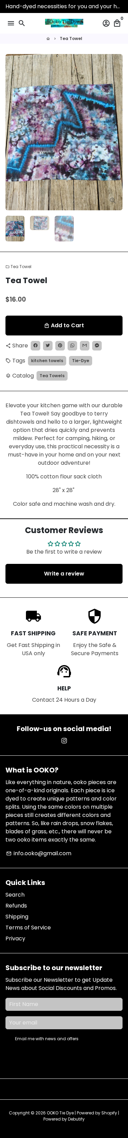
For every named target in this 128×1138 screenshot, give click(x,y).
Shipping (16, 917)
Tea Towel (71, 38)
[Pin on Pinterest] (60, 345)
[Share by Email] (84, 345)
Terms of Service (28, 927)
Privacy (15, 938)
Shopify (109, 1113)
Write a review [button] (64, 574)
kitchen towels (47, 360)
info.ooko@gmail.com (38, 853)
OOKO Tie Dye (60, 1113)
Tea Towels (52, 376)
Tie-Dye (80, 360)
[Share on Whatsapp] (72, 345)
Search (15, 895)
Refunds (16, 906)
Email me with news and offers (47, 1039)
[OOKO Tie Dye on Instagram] (64, 741)
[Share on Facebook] (35, 345)
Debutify (76, 1119)
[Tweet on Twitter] (48, 345)
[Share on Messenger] (97, 345)
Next (116, 132)
